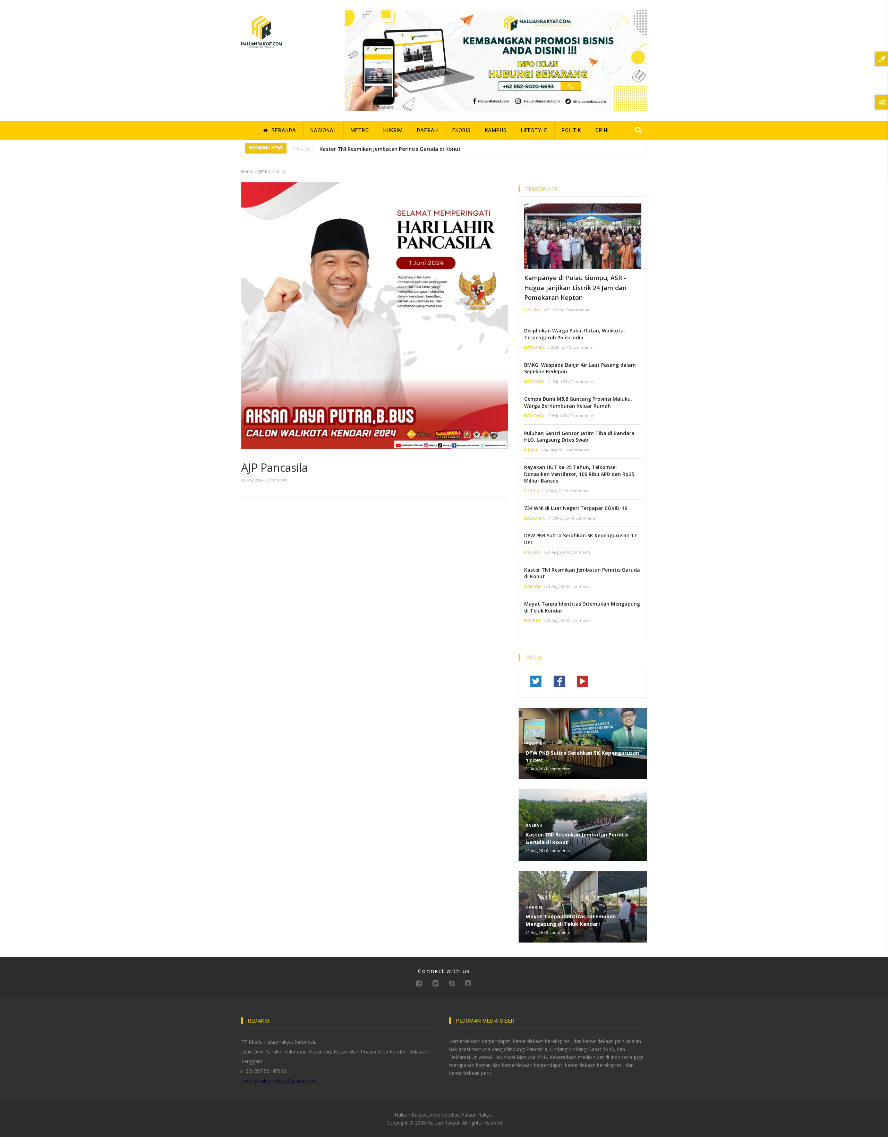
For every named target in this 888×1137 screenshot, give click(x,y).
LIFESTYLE (534, 130)
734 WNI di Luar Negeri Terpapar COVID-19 (575, 508)
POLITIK (571, 130)
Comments (277, 480)
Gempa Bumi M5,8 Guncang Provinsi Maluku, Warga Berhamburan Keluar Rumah (578, 402)
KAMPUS (496, 130)
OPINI (602, 130)
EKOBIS (461, 130)
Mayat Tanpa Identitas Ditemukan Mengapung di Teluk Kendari (582, 607)
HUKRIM (393, 130)
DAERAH (427, 130)
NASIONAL (323, 130)
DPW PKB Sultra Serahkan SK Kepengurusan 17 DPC (580, 539)
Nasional (535, 347)
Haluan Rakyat (477, 1114)
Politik (532, 310)
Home (247, 171)
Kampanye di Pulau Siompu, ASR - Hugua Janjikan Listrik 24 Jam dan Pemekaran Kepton (575, 288)
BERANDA (283, 130)
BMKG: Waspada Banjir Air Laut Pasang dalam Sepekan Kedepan (580, 368)
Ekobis (531, 491)
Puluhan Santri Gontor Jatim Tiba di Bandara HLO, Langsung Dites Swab (579, 436)
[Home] (261, 31)
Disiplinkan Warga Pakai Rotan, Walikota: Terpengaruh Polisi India (574, 334)
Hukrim (532, 620)
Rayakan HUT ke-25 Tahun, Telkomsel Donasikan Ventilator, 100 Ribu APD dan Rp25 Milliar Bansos (579, 474)
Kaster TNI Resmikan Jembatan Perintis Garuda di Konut (390, 148)
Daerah (532, 586)
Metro (531, 450)
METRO (360, 130)
